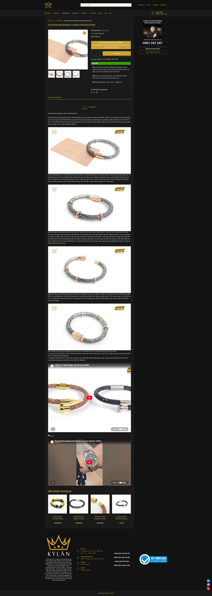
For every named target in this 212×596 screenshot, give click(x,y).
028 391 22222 (85, 570)
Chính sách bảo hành (122, 561)
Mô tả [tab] (84, 107)
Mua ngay (117, 53)
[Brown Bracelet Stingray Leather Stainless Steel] (100, 504)
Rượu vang (93, 13)
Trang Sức (75, 13)
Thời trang (65, 13)
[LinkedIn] (96, 92)
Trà (110, 13)
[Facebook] (91, 92)
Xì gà (105, 13)
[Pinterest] (94, 92)
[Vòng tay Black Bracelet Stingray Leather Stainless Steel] (121, 504)
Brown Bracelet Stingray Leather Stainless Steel (100, 519)
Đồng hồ (56, 13)
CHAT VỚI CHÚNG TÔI (153, 52)
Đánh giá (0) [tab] (92, 107)
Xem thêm (163, 5)
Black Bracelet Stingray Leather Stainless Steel (78, 519)
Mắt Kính (84, 13)
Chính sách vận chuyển (122, 557)
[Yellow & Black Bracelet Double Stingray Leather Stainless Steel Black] (57, 504)
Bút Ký (100, 13)
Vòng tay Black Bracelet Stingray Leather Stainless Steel (121, 519)
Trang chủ (141, 5)
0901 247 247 (161, 14)
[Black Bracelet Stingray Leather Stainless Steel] (78, 504)
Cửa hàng (155, 5)
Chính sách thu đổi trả (122, 553)
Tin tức (149, 5)
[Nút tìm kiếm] (130, 5)
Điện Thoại (48, 13)
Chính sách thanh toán (122, 565)
